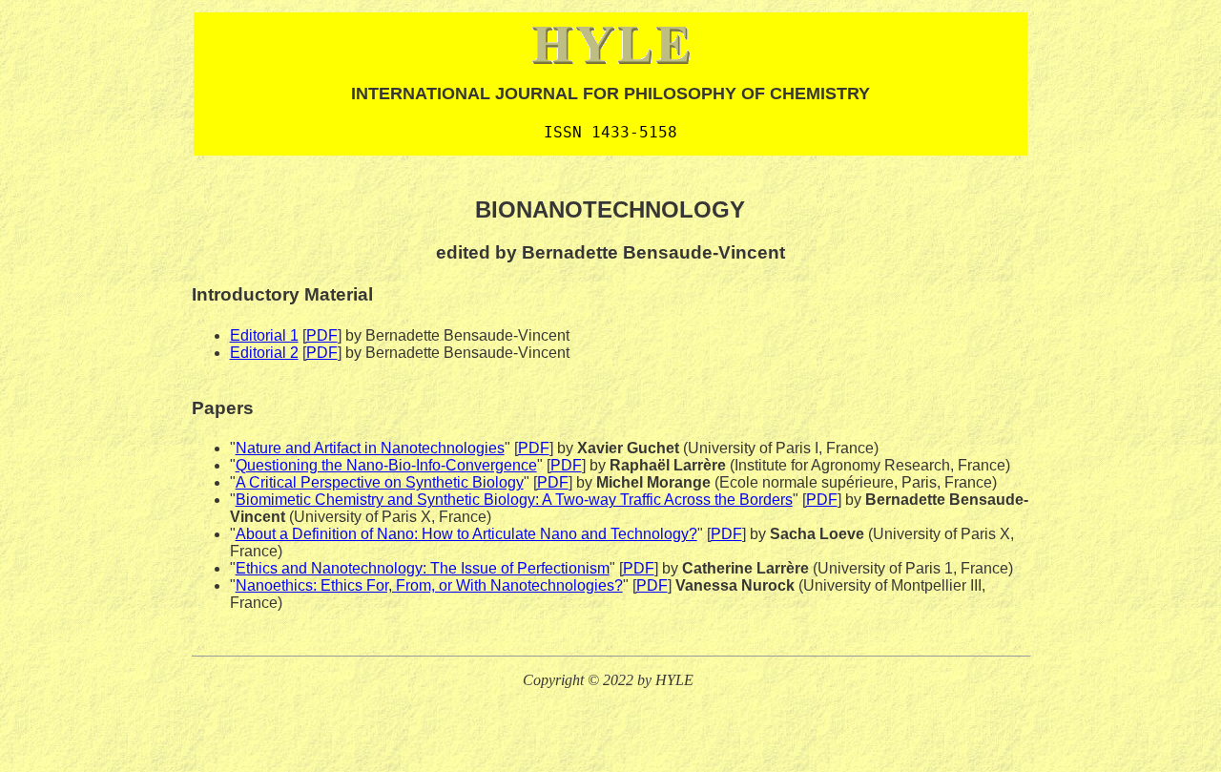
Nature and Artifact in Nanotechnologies (370, 448)
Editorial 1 (264, 335)
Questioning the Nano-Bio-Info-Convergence (386, 465)
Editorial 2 (264, 352)
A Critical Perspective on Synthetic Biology (380, 482)
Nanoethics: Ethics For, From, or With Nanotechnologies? (429, 585)
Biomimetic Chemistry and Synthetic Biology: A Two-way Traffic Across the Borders (514, 499)
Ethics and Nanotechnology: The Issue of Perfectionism (423, 568)
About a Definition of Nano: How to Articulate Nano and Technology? (466, 534)
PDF (322, 335)
